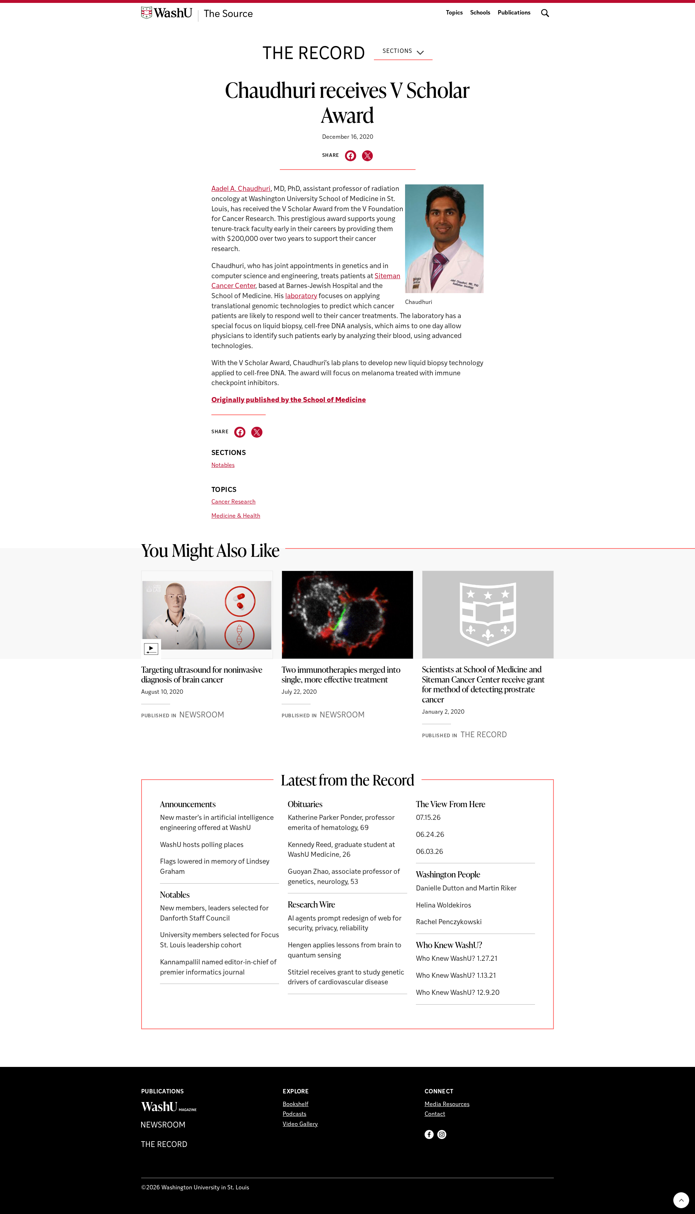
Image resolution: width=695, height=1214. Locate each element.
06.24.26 (430, 835)
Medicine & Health (235, 516)
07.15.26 (428, 818)
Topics (454, 13)
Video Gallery (300, 1124)
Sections (397, 51)
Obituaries (305, 804)
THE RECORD (313, 54)
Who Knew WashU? (449, 945)
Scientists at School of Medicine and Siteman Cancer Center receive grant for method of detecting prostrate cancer (483, 684)
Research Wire (311, 904)
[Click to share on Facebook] (350, 156)
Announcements (188, 804)
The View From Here (450, 804)
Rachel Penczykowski (449, 922)
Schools (480, 13)
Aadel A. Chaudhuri (240, 189)
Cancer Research (233, 502)
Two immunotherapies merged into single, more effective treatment (341, 674)
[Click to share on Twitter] (367, 156)
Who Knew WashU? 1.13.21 (456, 976)
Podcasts (294, 1114)
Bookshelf (295, 1104)
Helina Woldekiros (443, 905)
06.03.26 (429, 852)
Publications (514, 13)
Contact (435, 1114)
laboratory (301, 296)
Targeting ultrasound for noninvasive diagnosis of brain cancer (201, 674)
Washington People (448, 874)
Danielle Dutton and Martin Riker (466, 888)
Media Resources (447, 1104)
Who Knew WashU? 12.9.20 (458, 993)
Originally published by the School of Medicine (288, 400)
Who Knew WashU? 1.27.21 (456, 959)
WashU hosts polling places (202, 845)
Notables (223, 465)
